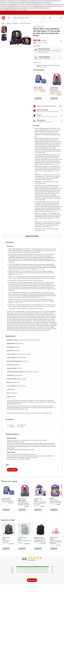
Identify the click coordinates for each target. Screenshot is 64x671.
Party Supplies (9, 6)
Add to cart (38, 98)
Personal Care (43, 2)
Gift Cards (21, 6)
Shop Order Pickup (35, 8)
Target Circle (17, 10)
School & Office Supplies (23, 4)
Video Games (52, 4)
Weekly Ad (27, 8)
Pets (6, 4)
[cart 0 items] (60, 18)
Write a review (32, 580)
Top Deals (10, 8)
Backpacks (15, 23)
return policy (14, 459)
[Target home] (3, 18)
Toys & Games (34, 4)
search (44, 18)
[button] (37, 37)
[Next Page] (62, 86)
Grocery (18, 2)
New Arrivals (55, 6)
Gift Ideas (15, 6)
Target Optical (39, 6)
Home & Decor (51, 1)
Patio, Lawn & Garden (10, 2)
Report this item (37, 62)
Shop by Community (29, 6)
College (21, 1)
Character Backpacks (25, 23)
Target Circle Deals (18, 8)
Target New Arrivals (5, 1)
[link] (37, 37)
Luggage (8, 23)
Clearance (49, 6)
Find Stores (24, 10)
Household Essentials (26, 2)
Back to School (15, 1)
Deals (44, 6)
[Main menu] (9, 18)
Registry (7, 10)
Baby (33, 2)
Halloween (27, 1)
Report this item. (47, 413)
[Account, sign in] (53, 18)
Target (2, 23)
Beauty (37, 2)
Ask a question (12, 470)
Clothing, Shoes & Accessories (38, 1)
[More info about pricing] (61, 41)
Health (9, 4)
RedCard (11, 10)
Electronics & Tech (43, 4)
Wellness (13, 4)
